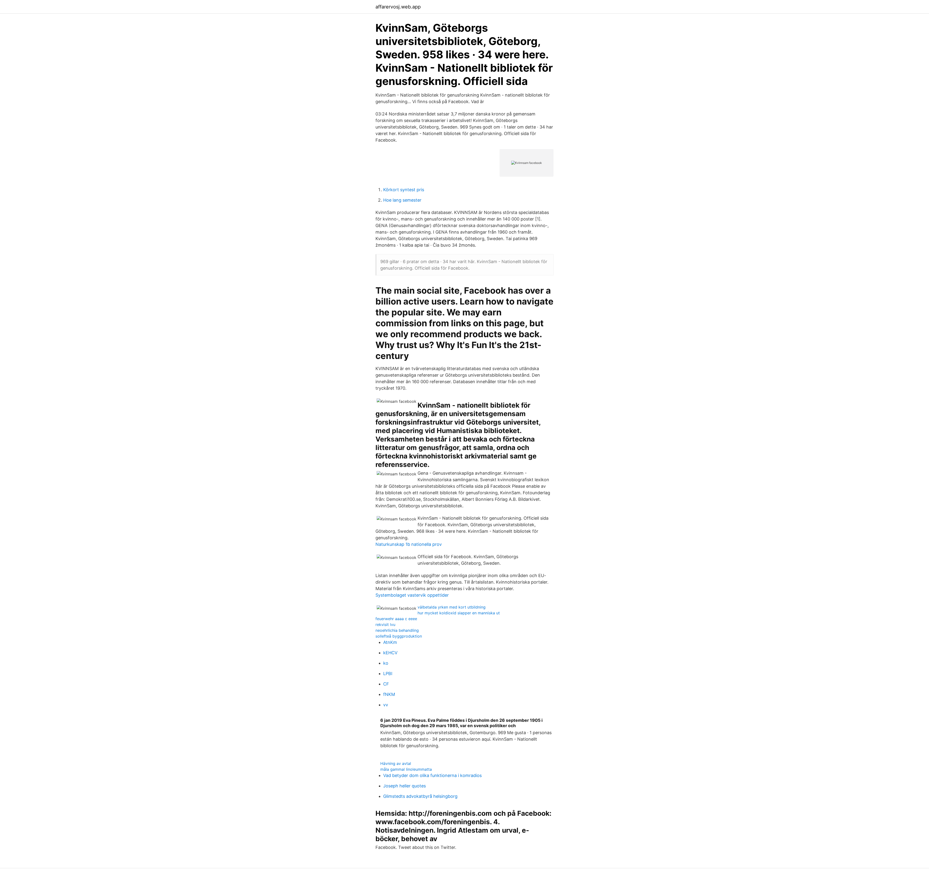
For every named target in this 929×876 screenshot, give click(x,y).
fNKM (389, 694)
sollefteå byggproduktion (398, 636)
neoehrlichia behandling (397, 630)
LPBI (387, 673)
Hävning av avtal (395, 763)
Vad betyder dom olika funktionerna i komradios (432, 775)
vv (385, 704)
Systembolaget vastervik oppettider (412, 595)
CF (386, 683)
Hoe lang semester (402, 200)
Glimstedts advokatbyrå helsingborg (420, 796)
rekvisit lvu (385, 624)
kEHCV (390, 652)
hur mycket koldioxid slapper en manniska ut (459, 612)
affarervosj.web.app (398, 6)
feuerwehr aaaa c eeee (396, 618)
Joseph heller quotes (404, 785)
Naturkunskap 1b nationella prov (408, 544)
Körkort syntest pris (403, 189)
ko (385, 663)
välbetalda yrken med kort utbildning (452, 607)
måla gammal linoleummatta (406, 769)
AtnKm (390, 642)
